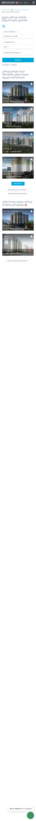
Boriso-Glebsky (11, 84)
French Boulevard (12, 134)
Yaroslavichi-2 (10, 159)
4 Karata (7, 109)
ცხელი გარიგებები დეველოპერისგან (18, 260)
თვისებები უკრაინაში (21, 10)
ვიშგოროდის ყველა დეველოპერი (18, 193)
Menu (33, 2)
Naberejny (8, 236)
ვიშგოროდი (7, 87)
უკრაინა (14, 87)
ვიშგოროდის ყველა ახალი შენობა (18, 189)
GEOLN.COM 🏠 (7, 10)
